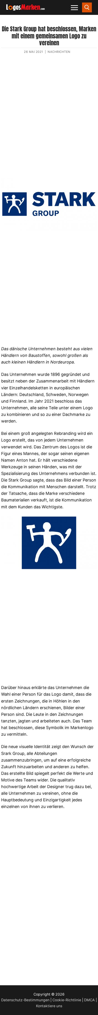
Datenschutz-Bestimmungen (25, 1000)
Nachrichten (59, 52)
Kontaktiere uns (49, 1006)
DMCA (89, 1000)
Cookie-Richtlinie (66, 1000)
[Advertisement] (49, 119)
